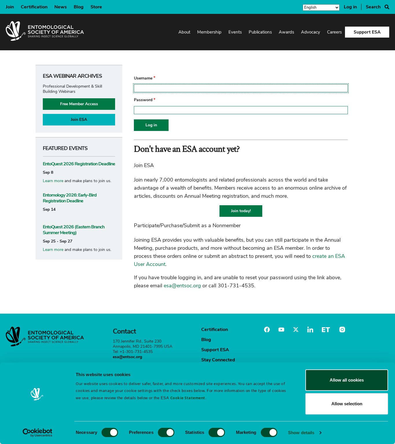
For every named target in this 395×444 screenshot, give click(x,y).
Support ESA (367, 32)
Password (143, 100)
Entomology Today (326, 329)
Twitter (296, 329)
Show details (301, 432)
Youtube (281, 329)
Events (235, 32)
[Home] (45, 32)
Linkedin (310, 329)
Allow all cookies (347, 380)
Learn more (53, 181)
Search (373, 7)
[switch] (166, 432)
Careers (334, 32)
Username (143, 78)
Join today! (241, 211)
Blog (79, 7)
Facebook (267, 329)
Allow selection (346, 403)
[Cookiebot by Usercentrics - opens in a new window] (37, 432)
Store (96, 7)
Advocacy (310, 32)
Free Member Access (79, 104)
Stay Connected (218, 360)
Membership (209, 32)
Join (10, 7)
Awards (286, 32)
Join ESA (79, 119)
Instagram (341, 329)
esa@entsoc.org (182, 285)
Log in (350, 7)
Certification (34, 7)
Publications (260, 32)
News (60, 7)
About (184, 32)
